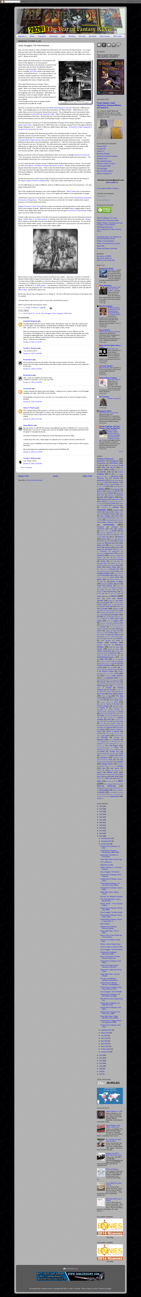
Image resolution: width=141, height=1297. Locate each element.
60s (116, 469)
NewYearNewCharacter (105, 657)
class (121, 514)
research (108, 691)
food (120, 571)
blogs (121, 497)
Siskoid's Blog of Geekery (108, 378)
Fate (121, 567)
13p (103, 465)
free (98, 575)
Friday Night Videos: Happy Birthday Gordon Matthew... (109, 1017)
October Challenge (103, 665)
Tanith (103, 735)
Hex (122, 591)
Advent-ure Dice (102, 478)
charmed (108, 512)
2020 (101, 822)
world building (104, 790)
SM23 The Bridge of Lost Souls (107, 218)
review (110, 694)
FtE (105, 577)
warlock (99, 772)
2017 (101, 831)
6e (120, 469)
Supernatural (119, 727)
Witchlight (99, 788)
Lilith (121, 623)
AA (110, 474)
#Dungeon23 (113, 461)
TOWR (116, 749)
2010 (101, 1066)
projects (99, 684)
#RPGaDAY (114, 463)
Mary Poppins (101, 634)
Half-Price (106, 587)
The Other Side (101, 196)
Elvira (118, 561)
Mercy (113, 636)
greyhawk (109, 586)
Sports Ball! (100, 246)
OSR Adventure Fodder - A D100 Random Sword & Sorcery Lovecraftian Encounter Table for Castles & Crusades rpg (109, 435)
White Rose (100, 778)
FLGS (113, 571)
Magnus (108, 630)
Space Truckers (108, 717)
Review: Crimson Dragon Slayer (110, 944)
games (99, 579)
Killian (104, 616)
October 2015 (105, 844)
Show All (121, 451)
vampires (120, 764)
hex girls (101, 593)
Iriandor (119, 606)
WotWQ (102, 792)
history (118, 593)
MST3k (110, 649)
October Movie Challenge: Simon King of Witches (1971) (110, 988)
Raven (98, 687)
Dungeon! (99, 557)
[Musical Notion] (104, 367)
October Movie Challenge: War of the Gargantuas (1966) (111, 1021)
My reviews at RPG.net (104, 258)
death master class (25, 125)
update (115, 757)
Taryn (121, 735)
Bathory (99, 491)
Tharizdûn (116, 739)
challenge (115, 507)
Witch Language (108, 784)
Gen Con (103, 582)
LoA (106, 625)
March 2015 (105, 1046)
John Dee (33, 71)
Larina (99, 621)
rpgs (107, 698)
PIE (109, 680)
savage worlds (105, 702)
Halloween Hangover (117, 587)
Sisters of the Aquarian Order (108, 713)
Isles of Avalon (102, 608)
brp (117, 501)
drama (119, 553)
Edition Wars (116, 557)
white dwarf (114, 776)
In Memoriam (116, 602)
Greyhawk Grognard (30, 321)
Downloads (53, 36)
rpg (109, 696)
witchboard (118, 784)
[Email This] (19, 310)
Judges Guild (117, 612)
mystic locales (103, 653)
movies (99, 649)
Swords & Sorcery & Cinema (106, 163)
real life (109, 689)
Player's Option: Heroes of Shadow (33, 180)
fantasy (99, 567)
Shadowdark (116, 708)
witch (120, 781)
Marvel (119, 632)
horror (54, 313)
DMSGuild (108, 543)
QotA (107, 686)
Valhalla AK (111, 761)
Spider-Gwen (117, 719)
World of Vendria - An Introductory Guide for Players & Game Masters (110, 223)
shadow (121, 706)
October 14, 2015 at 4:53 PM (32, 369)
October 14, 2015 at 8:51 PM (32, 419)
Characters (42, 36)
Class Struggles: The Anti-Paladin (111, 992)
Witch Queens (105, 36)
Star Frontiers (110, 721)
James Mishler (28, 425)
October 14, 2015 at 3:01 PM (32, 342)
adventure (116, 478)
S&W (104, 700)
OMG (115, 667)
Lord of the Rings (118, 625)
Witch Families (105, 924)
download (118, 545)
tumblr (101, 755)
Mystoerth (92, 36)
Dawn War (105, 537)
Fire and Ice (106, 571)
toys (122, 749)
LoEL (110, 625)
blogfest (111, 497)
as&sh (113, 484)
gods (118, 584)
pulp (119, 684)
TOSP (110, 749)
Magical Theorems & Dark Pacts (29, 206)
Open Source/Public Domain (108, 669)
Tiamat (116, 748)
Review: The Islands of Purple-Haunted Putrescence (110, 957)
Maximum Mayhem (113, 634)
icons (101, 602)
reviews (120, 694)
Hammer (102, 589)
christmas (112, 514)
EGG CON (107, 559)
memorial (99, 636)
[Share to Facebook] (25, 310)
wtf (110, 792)
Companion (100, 527)
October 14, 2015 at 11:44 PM (32, 452)
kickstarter (115, 615)
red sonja (99, 691)
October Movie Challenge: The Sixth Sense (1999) (110, 1012)
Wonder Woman (113, 788)
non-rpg (120, 659)
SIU (120, 713)
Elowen (103, 561)
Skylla (99, 715)
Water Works (112, 270)
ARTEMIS (106, 484)
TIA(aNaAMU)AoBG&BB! (103, 747)
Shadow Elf (104, 708)
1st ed (25, 313)
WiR (115, 781)
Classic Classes (119, 518)
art (98, 484)
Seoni (114, 706)
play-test (103, 682)
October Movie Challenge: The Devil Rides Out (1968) (110, 995)
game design (114, 577)
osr (98, 676)
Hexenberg (111, 593)
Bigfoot (111, 493)
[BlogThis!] (21, 310)
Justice (99, 614)
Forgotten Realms (103, 573)
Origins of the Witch (107, 673)
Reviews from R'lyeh (106, 268)
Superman (109, 727)
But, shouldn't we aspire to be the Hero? (113, 1140)
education (99, 559)
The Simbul (110, 743)
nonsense (102, 661)
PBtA (119, 678)
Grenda (99, 586)
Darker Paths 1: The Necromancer (35, 219)
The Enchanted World (104, 166)
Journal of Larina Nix (106, 612)
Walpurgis (107, 770)
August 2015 (105, 1033)
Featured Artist (101, 146)
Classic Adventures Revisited (105, 518)
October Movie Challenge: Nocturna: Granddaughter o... (110, 983)
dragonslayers (109, 553)
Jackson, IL (100, 151)
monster (100, 642)
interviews (120, 604)
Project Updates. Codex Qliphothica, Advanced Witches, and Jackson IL (109, 105)
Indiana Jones (111, 604)
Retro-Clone (68, 313)
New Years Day (109, 655)
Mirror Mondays (106, 640)
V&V (118, 759)
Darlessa (108, 534)
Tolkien (99, 749)
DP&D (99, 547)
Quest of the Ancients (82, 155)
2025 (101, 809)
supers (102, 729)
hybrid (110, 600)
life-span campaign (113, 623)
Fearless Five (103, 569)
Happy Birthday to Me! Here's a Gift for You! (113, 1126)
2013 (101, 1058)
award (115, 486)
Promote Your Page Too (103, 200)
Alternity (121, 480)
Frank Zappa (117, 573)
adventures (101, 480)
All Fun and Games (112, 1169)
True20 (120, 753)
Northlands (120, 661)
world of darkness (118, 790)
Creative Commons (105, 530)
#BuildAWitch (101, 461)
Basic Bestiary (115, 489)
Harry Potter (112, 589)
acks (116, 474)
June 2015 (104, 1038)
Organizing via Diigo (106, 865)
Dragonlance (103, 551)
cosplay (120, 529)
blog (101, 497)
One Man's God (102, 158)
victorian (120, 766)
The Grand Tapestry (106, 366)
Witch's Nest (22, 290)
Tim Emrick (27, 388)
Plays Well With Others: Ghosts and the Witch (110, 900)
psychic (113, 684)
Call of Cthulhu (111, 503)
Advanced (114, 476)
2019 (101, 825)
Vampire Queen (107, 764)
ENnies (113, 563)
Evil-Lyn (106, 565)
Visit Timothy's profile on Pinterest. (108, 188)
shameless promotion (114, 709)
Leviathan (102, 623)
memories (107, 636)
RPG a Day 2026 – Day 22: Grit (108, 413)
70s (98, 472)
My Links (82, 36)
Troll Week (113, 753)
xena (98, 794)
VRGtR (99, 770)
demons (103, 539)
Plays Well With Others (104, 161)
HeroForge (113, 591)
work (122, 788)
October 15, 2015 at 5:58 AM (32, 463)
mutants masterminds (104, 651)
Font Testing (111, 349)
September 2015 (106, 1030)
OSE (117, 673)
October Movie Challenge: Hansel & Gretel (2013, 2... (111, 920)
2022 (101, 817)
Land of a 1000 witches (110, 618)
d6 (101, 532)
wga (105, 776)
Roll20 (103, 696)
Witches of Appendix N (104, 173)
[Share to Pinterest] (28, 310)
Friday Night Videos (107, 575)
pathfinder (109, 678)
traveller (102, 751)
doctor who (101, 545)
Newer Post (23, 476)
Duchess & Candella (114, 555)
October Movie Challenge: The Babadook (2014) (110, 1004)
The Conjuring (101, 741)
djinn (100, 543)
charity (99, 512)
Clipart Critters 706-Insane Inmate (107, 220)
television (100, 739)
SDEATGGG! (100, 704)
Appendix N (116, 482)
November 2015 (106, 841)
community (108, 524)
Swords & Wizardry (113, 731)
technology (117, 737)
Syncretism (100, 733)
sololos (95, 1288)
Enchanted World (102, 563)
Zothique (99, 798)
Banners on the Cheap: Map (106, 260)
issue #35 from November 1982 (43, 114)
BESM (98, 493)
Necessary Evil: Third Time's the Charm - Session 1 (114, 288)
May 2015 (104, 1041)
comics (120, 522)
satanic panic (118, 700)
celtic (121, 505)
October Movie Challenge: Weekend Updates (108, 927)
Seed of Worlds (104, 330)
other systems (117, 676)
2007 (101, 1074)
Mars (112, 632)
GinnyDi (103, 584)
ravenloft (108, 688)
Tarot (115, 735)
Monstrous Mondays (103, 153)
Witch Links (117, 36)
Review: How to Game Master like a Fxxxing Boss (111, 936)
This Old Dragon (102, 168)
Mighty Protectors (108, 638)
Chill (104, 514)
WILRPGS (108, 781)
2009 (101, 1069)
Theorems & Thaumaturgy (77, 210)
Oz (102, 678)
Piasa (104, 680)
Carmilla (105, 505)
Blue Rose (104, 499)
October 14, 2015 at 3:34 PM (32, 353)
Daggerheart (109, 532)
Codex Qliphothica (111, 520)
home (106, 596)
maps (106, 632)
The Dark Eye (113, 741)
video (103, 768)
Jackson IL (116, 608)
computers (114, 527)
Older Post (87, 476)
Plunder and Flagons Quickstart (107, 248)
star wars (103, 723)
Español (99, 565)
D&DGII (114, 531)
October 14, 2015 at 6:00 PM (32, 401)
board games (115, 499)
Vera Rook (111, 766)
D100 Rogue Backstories (105, 227)
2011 (101, 1063)
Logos (63, 36)
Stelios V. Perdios (29, 408)
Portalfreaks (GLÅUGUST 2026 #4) (110, 332)
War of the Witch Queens (105, 171)
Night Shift (104, 659)
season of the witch (113, 704)
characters (116, 510)
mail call (116, 631)
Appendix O (22, 36)
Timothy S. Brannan (30, 348)
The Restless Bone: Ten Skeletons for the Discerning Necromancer (109, 237)
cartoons (114, 505)
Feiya (98, 571)
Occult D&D (116, 663)
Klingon (119, 616)
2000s (103, 467)
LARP (108, 621)
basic (101, 489)
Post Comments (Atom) (34, 480)
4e (37, 313)
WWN (114, 792)
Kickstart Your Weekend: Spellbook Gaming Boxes (109, 979)
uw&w (110, 759)
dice (112, 541)
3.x (34, 313)
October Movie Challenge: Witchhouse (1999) (108, 953)
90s (112, 472)
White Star (108, 778)
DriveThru (100, 555)
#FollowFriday (101, 463)
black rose (100, 495)
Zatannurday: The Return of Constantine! (109, 855)
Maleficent (99, 632)
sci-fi (115, 702)
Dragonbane (119, 549)
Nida (121, 657)
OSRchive (107, 675)
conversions (101, 529)
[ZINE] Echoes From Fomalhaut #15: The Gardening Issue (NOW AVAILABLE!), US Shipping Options (114, 311)
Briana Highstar (110, 501)
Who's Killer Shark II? (114, 379)
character (101, 510)
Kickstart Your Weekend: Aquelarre (111, 896)
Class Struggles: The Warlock (109, 872)
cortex (111, 529)
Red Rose (118, 689)
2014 (101, 1055)
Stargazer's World (105, 411)
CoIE (119, 520)
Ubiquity (111, 755)
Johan (121, 610)
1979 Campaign (112, 465)
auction (101, 486)
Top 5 (104, 749)
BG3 (104, 493)
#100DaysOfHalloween (105, 459)
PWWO (99, 686)
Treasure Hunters (102, 753)
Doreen (111, 545)
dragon (117, 547)
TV (106, 755)
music (117, 649)
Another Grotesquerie (114, 398)
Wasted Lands (112, 772)
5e (39, 313)
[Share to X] (23, 310)
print (118, 682)
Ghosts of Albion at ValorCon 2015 (111, 947)
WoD (105, 788)
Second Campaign (103, 706)
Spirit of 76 (100, 721)
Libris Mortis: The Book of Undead (36, 165)
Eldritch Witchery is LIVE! (114, 1111)
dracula (107, 547)
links (101, 625)
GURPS (99, 587)
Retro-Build (118, 691)
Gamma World (110, 579)
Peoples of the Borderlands (105, 241)
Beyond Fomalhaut (105, 306)
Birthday (119, 493)
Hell (105, 591)
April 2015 (104, 1043)
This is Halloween (106, 862)
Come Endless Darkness (105, 522)
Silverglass (112, 711)
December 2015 (106, 838)
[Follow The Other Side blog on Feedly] (104, 212)
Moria (110, 647)
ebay (108, 557)
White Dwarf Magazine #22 (59, 108)
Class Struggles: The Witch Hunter (111, 912)
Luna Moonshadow (115, 627)
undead (120, 755)
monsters (113, 642)
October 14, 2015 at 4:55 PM (32, 382)
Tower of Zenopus (105, 285)
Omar (108, 667)
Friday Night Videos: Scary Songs (111, 859)
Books (32, 36)
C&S (103, 503)
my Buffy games (40, 285)
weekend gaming (112, 774)
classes (117, 516)
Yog (98, 796)
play (121, 680)
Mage (106, 628)
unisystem (104, 757)
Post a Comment (26, 467)
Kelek (106, 615)
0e (97, 465)
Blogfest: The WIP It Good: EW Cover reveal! (114, 1154)
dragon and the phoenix (105, 549)
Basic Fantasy (72, 191)
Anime (106, 482)
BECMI (117, 491)
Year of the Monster (115, 794)
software (115, 715)
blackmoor (111, 495)
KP (97, 618)
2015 (101, 836)
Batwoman (108, 491)
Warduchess (117, 770)
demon (120, 537)
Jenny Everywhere (111, 610)
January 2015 (105, 1052)
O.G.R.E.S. (107, 663)
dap (118, 532)
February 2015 (105, 1049)
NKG (114, 659)
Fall (112, 565)
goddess (111, 584)
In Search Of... (101, 149)
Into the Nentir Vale (106, 606)
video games (114, 768)
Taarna (107, 733)
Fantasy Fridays (111, 567)
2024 (101, 812)
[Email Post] (50, 307)
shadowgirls (100, 709)
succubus (99, 725)
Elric (112, 561)
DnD (116, 543)
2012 (101, 1060)
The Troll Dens (104, 397)
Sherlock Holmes (102, 711)
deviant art (105, 541)
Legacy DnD (118, 621)
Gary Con (120, 579)
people (98, 680)
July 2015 (104, 1035)
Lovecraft (102, 627)
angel (100, 482)
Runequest (115, 698)
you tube (103, 796)
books (99, 501)
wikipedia (118, 778)
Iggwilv (107, 602)
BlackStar (120, 495)
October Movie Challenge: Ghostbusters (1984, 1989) (109, 851)
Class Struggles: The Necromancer (111, 949)
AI (115, 480)
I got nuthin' (119, 600)
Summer (107, 725)
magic (113, 629)
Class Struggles (46, 313)
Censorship (104, 507)
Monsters (72, 36)
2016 (101, 833)
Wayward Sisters (101, 774)
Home (55, 476)
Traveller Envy (114, 751)
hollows (99, 596)
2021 (101, 820)
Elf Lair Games (118, 559)
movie (117, 647)
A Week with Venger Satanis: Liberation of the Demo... (109, 966)
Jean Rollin (100, 610)
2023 (101, 814)
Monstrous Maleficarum (103, 645)
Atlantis (121, 484)
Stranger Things (115, 723)
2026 (101, 806)
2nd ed (30, 313)
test (110, 739)
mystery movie (119, 651)
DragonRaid (100, 553)
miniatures (119, 638)
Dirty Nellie (120, 541)
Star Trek (120, 721)
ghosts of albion (116, 582)
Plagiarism (115, 680)
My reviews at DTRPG (104, 256)
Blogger (109, 1288)
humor (109, 598)
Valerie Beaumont (101, 761)
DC (113, 537)
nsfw (100, 663)
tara (108, 735)
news (118, 655)
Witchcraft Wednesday (106, 786)
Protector (106, 684)
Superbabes (100, 727)
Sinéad (120, 712)
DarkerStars (100, 534)
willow (99, 781)
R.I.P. (114, 686)
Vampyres (102, 766)
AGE (111, 480)
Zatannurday (114, 796)
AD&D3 (106, 476)
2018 (101, 828)
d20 (122, 531)
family (118, 565)
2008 (101, 1071)
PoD (111, 682)
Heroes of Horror (58, 165)
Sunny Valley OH (116, 725)
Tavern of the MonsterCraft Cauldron (108, 243)
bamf (121, 486)
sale (111, 700)
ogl (116, 665)
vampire (120, 762)
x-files (119, 792)
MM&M (118, 640)
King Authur (112, 616)
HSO (98, 598)
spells (109, 719)
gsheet (119, 586)
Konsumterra (27, 359)
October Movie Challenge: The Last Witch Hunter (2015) (110, 884)
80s (104, 472)
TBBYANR (104, 737)
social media (107, 715)
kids (98, 616)
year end (104, 794)
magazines (60, 313)
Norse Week (111, 661)
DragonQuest (115, 551)
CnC (100, 520)
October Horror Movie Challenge (107, 156)
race (119, 686)
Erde (119, 563)
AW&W (107, 486)
